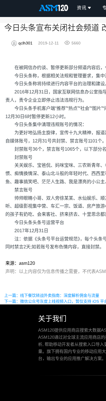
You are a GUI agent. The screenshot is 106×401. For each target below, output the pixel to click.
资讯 (81, 7)
